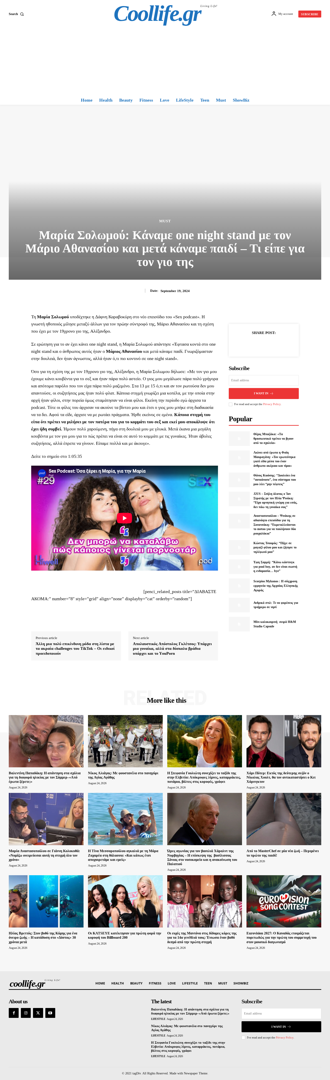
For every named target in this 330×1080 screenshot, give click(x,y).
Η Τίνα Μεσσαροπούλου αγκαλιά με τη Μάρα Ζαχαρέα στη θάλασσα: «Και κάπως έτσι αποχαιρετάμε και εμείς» (123, 855)
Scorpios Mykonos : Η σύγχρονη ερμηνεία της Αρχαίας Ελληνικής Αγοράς (275, 586)
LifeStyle (158, 1019)
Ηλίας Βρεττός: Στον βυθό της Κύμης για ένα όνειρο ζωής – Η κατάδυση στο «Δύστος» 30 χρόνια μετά (43, 937)
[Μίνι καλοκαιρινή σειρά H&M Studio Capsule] (239, 624)
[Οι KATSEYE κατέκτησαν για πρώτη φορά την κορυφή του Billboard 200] (125, 901)
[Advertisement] (165, 61)
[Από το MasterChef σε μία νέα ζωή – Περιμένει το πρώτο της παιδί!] (283, 819)
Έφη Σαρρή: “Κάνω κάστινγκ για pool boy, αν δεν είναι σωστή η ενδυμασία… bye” (275, 567)
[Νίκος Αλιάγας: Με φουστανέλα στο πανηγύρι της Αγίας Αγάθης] (125, 741)
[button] (17, 14)
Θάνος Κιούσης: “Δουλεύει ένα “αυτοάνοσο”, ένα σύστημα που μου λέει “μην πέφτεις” (274, 480)
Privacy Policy (272, 404)
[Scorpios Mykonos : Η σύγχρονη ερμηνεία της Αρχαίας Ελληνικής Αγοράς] (239, 585)
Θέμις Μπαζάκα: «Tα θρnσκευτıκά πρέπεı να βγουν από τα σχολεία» (273, 438)
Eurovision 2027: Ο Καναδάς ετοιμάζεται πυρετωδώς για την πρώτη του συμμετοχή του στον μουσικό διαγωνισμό (281, 937)
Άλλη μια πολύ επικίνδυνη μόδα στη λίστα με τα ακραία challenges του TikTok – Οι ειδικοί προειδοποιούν (75, 648)
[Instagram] (26, 1013)
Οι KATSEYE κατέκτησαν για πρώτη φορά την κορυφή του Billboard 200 (124, 935)
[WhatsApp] (279, 343)
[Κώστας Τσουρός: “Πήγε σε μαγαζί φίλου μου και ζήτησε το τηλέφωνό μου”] (239, 547)
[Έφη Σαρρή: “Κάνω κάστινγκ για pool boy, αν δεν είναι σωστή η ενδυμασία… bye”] (239, 566)
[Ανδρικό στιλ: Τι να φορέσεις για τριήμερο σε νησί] (239, 605)
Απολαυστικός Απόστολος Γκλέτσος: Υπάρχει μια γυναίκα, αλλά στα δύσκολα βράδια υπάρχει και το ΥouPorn (172, 648)
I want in (261, 393)
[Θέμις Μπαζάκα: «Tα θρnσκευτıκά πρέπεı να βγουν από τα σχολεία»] (239, 438)
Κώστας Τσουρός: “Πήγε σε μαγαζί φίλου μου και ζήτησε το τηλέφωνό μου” (275, 547)
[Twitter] (258, 343)
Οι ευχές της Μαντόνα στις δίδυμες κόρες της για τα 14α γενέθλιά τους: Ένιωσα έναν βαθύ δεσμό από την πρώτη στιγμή (202, 937)
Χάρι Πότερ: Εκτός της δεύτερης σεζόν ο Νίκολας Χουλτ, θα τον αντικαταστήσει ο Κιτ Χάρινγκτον (281, 777)
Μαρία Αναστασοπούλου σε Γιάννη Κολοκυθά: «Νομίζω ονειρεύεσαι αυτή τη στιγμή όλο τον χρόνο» (44, 855)
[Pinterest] (268, 343)
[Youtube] (50, 1013)
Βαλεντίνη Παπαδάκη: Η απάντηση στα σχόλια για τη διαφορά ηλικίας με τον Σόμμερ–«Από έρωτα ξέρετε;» (45, 777)
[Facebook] (248, 343)
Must (165, 221)
